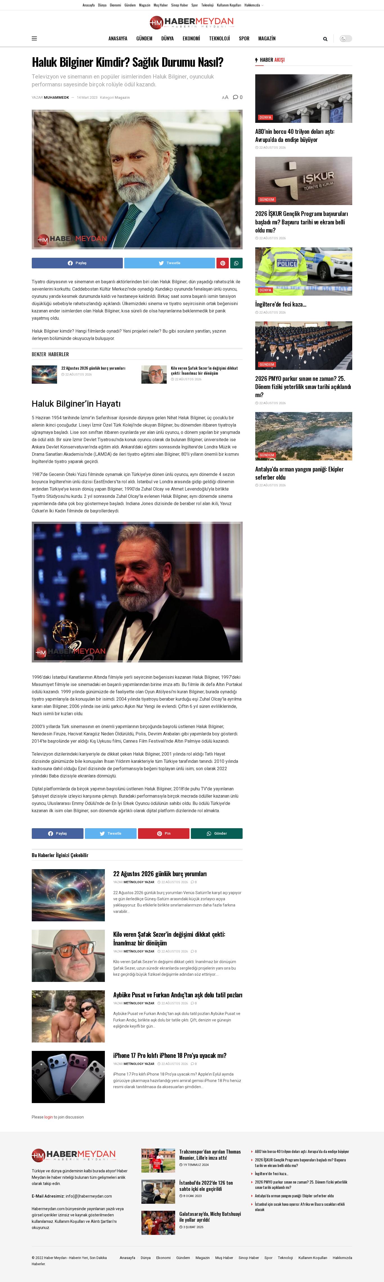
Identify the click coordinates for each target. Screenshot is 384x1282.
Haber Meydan (55, 1257)
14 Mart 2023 (87, 97)
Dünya (102, 5)
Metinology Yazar (139, 882)
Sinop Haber (179, 5)
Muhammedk (56, 97)
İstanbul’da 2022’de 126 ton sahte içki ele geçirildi (206, 1185)
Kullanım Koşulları (229, 5)
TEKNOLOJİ (219, 38)
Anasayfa (89, 5)
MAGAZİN (266, 38)
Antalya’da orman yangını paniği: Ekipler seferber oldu (299, 472)
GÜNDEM (144, 38)
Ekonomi (115, 5)
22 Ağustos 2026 (78, 374)
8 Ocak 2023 (192, 1196)
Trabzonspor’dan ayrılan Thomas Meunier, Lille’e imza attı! (210, 1154)
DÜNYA (167, 38)
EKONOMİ (191, 38)
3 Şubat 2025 (192, 1227)
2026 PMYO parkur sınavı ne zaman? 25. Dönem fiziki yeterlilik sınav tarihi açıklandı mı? (303, 386)
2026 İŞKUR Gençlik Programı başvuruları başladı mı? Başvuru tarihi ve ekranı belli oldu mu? (301, 221)
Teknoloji (207, 5)
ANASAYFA (118, 38)
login (48, 1117)
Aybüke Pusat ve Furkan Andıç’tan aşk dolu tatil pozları (178, 994)
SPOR (244, 38)
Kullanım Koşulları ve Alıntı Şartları (84, 1222)
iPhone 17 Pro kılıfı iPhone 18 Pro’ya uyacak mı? (170, 1055)
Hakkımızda (252, 5)
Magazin (144, 5)
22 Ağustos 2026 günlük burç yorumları (93, 368)
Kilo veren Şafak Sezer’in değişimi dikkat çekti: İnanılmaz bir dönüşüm (204, 370)
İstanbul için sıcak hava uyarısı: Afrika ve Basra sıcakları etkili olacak (300, 1206)
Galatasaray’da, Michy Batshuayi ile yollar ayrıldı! (210, 1216)
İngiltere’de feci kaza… (280, 304)
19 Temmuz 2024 (195, 1165)
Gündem (130, 5)
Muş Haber (161, 5)
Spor (194, 5)
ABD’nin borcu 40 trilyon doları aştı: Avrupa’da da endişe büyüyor (294, 135)
